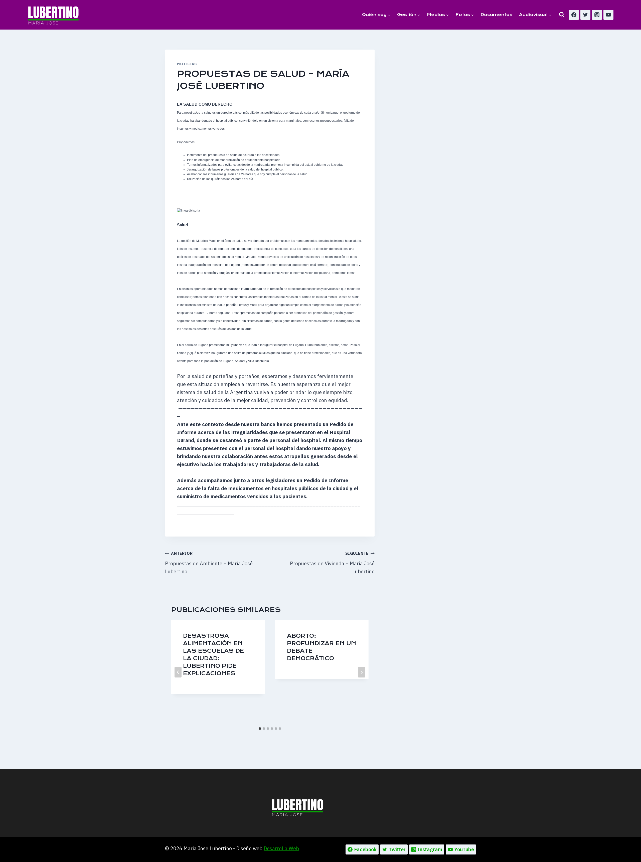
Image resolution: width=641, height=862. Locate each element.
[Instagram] (597, 15)
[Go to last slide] (178, 672)
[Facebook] (574, 15)
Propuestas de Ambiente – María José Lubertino (209, 563)
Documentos (496, 14)
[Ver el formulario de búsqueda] (561, 14)
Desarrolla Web (281, 848)
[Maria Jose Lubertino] (53, 14)
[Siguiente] (361, 672)
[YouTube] (608, 15)
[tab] (260, 728)
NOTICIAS (187, 64)
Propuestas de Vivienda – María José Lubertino (332, 563)
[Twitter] (585, 15)
